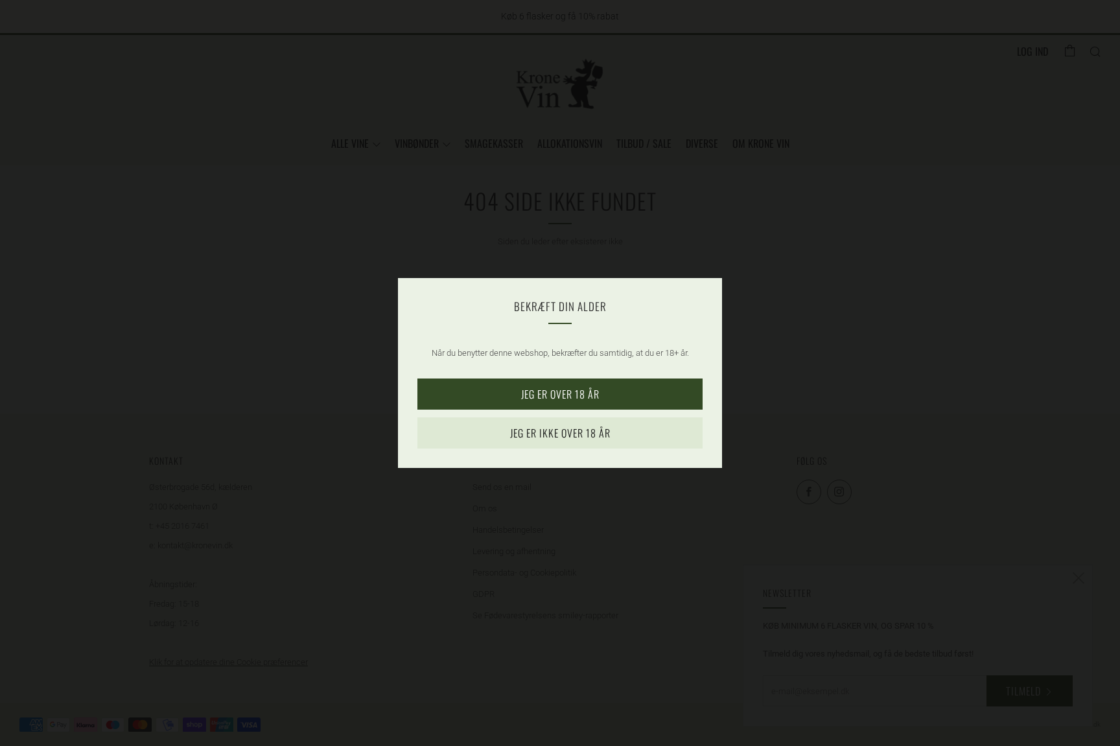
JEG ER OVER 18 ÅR (560, 394)
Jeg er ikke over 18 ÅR (560, 433)
